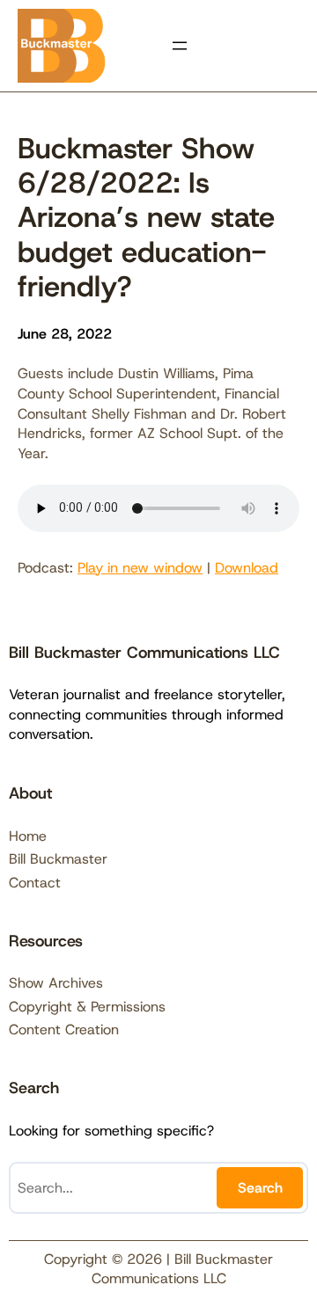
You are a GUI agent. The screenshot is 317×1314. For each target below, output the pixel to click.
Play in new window (140, 567)
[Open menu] (179, 45)
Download (246, 567)
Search (260, 1188)
